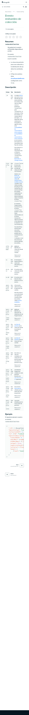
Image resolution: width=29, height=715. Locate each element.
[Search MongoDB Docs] (23, 7)
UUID (15, 246)
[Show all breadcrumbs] (14, 11)
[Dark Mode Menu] (26, 7)
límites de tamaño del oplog (17, 177)
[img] (6, 37)
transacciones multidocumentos (18, 182)
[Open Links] (26, 2)
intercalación (17, 388)
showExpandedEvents (17, 78)
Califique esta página (10, 33)
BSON (20, 95)
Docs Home (8, 11)
